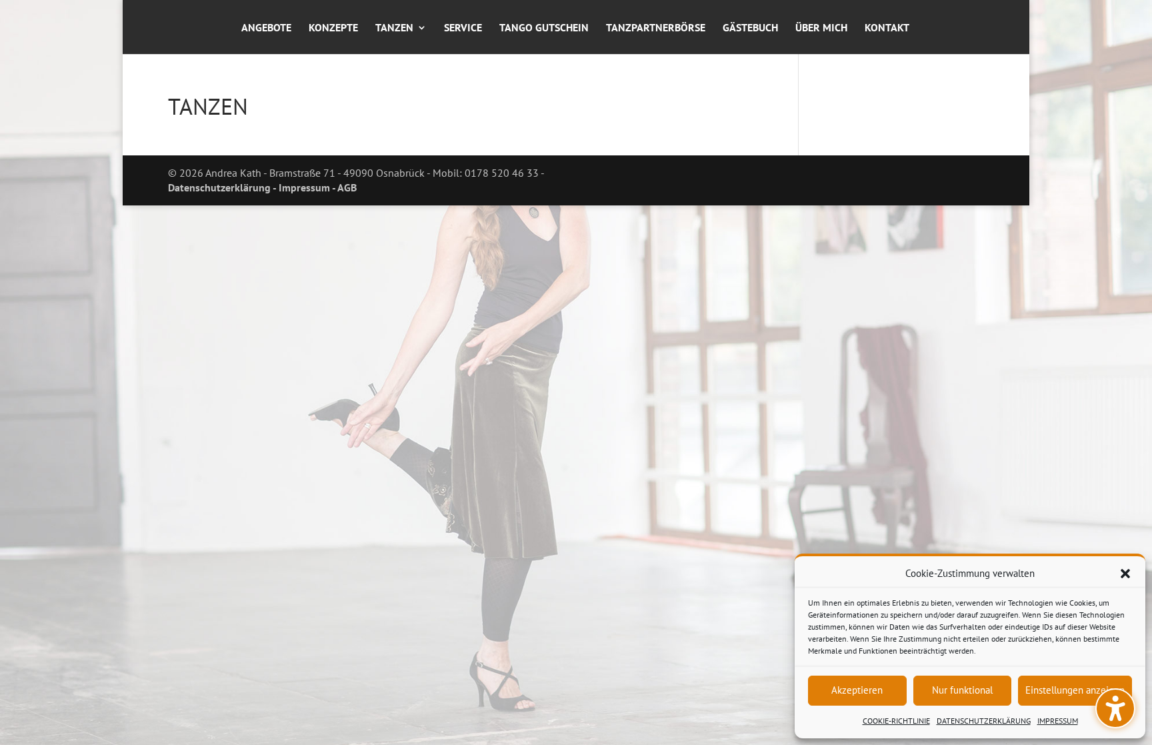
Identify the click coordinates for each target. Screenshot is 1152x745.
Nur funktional (962, 690)
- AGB (343, 187)
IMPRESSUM (1057, 721)
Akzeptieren (857, 690)
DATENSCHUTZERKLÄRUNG (984, 721)
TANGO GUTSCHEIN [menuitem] (544, 28)
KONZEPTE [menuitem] (333, 28)
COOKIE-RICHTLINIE (896, 721)
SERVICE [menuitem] (463, 28)
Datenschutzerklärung (219, 187)
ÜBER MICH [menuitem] (821, 28)
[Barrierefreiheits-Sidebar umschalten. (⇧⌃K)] (1115, 708)
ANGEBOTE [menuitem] (266, 28)
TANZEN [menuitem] (394, 28)
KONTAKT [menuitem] (887, 28)
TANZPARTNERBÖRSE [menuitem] (655, 28)
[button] (1125, 573)
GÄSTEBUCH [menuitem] (750, 28)
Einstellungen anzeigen (1075, 690)
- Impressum (300, 187)
